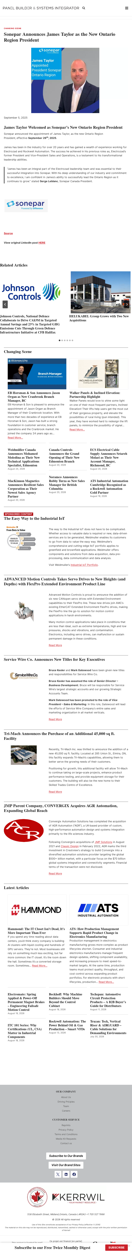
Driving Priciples (66, 1101)
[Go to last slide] (5, 304)
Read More (55, 645)
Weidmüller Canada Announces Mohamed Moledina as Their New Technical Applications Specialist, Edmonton (24, 457)
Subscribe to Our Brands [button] (66, 1156)
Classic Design (70, 846)
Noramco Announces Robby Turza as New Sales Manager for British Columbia (67, 483)
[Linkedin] (66, 1174)
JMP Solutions (103, 842)
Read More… (15, 437)
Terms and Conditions (66, 1134)
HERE (41, 242)
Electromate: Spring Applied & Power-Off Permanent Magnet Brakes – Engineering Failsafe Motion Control (26, 1002)
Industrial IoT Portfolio (84, 564)
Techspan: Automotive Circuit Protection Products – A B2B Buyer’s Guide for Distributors (108, 1000)
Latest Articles (16, 888)
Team (66, 1106)
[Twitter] (58, 1174)
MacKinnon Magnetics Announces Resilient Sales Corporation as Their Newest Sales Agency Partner (26, 488)
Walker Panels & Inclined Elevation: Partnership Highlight (95, 395)
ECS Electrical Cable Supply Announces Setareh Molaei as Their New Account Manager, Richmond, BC (108, 457)
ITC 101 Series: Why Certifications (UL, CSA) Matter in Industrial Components (25, 1031)
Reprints (66, 1125)
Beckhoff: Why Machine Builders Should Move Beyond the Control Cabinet (65, 1000)
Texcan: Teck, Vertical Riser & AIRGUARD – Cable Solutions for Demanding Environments (108, 1027)
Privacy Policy (66, 1129)
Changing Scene (12, 28)
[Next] (126, 304)
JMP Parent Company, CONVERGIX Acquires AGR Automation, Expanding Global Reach (61, 808)
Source (8, 233)
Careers (66, 1110)
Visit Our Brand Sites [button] (66, 1165)
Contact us (66, 1143)
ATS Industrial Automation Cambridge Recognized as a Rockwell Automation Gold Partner (109, 486)
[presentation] (31, 292)
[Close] (129, 1246)
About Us (66, 1097)
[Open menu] (127, 8)
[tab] (59, 340)
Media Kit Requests (66, 1138)
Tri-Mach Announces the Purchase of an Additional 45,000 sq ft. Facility (59, 735)
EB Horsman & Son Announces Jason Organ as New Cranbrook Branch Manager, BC (34, 397)
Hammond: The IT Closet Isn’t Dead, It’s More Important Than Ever (36, 931)
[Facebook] (74, 1174)
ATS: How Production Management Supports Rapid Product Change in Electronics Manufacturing (94, 933)
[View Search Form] (84, 8)
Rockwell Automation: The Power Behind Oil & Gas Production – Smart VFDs (67, 1025)
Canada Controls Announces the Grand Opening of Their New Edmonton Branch (64, 455)
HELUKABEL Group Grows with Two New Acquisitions (99, 318)
